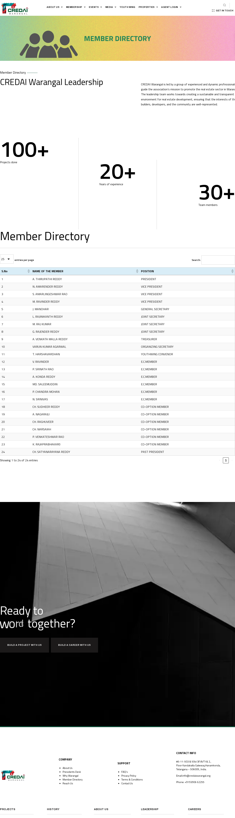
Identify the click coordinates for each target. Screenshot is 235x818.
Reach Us (68, 783)
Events (94, 7)
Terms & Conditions (132, 779)
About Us (68, 768)
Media (109, 7)
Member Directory (73, 779)
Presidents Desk (72, 772)
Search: (196, 260)
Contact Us (127, 783)
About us (53, 7)
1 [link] (226, 460)
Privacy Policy (128, 776)
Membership (74, 7)
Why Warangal (70, 776)
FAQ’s (124, 772)
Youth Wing (127, 7)
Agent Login (169, 7)
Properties (147, 7)
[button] (28, 271)
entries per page (24, 260)
